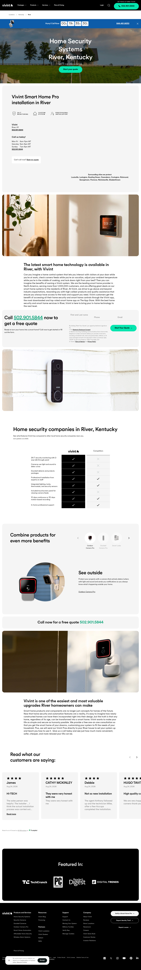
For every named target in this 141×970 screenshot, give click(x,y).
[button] (137, 23)
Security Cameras (20, 920)
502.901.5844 (17, 130)
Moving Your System (69, 923)
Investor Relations (89, 940)
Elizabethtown (114, 180)
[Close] (9, 960)
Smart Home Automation (22, 930)
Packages (21, 5)
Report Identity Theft (123, 920)
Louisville (75, 177)
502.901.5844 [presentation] (127, 6)
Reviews (86, 920)
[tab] (90, 538)
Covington (115, 177)
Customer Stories (89, 937)
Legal (54, 957)
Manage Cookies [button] (22, 962)
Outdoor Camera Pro (21, 927)
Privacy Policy (92, 341)
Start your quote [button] (70, 69)
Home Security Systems (22, 917)
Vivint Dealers (43, 934)
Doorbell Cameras (20, 923)
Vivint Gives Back (89, 934)
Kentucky (21, 14)
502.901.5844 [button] (17, 149)
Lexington (83, 177)
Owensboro (105, 177)
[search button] (109, 5)
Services (45, 5)
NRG (40, 941)
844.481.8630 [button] (122, 24)
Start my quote (33, 160)
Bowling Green (94, 177)
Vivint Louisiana (43, 931)
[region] (27, 960)
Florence (93, 180)
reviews (22, 830)
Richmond (124, 177)
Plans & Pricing (59, 5)
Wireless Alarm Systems (22, 937)
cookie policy (24, 960)
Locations (12, 14)
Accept (42, 960)
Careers (86, 930)
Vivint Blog (42, 917)
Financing (41, 920)
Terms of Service (80, 341)
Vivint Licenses (71, 957)
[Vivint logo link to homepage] (7, 5)
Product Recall (61, 957)
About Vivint (87, 917)
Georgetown (84, 180)
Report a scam (124, 927)
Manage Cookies (68, 934)
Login (102, 5)
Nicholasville (103, 180)
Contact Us (66, 920)
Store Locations (88, 923)
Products (33, 5)
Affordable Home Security (23, 934)
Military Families (68, 927)
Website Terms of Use (82, 957)
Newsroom (87, 927)
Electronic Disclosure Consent (81, 329)
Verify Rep (66, 930)
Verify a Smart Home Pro (123, 913)
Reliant (40, 938)
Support (65, 917)
